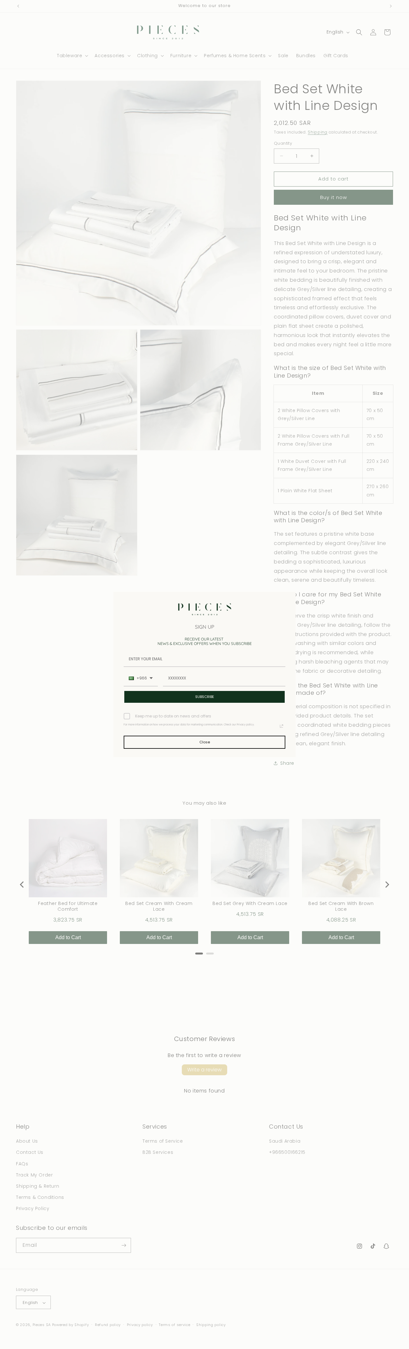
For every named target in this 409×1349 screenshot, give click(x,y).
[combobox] (141, 678)
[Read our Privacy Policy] (281, 726)
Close (204, 742)
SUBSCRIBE (204, 696)
